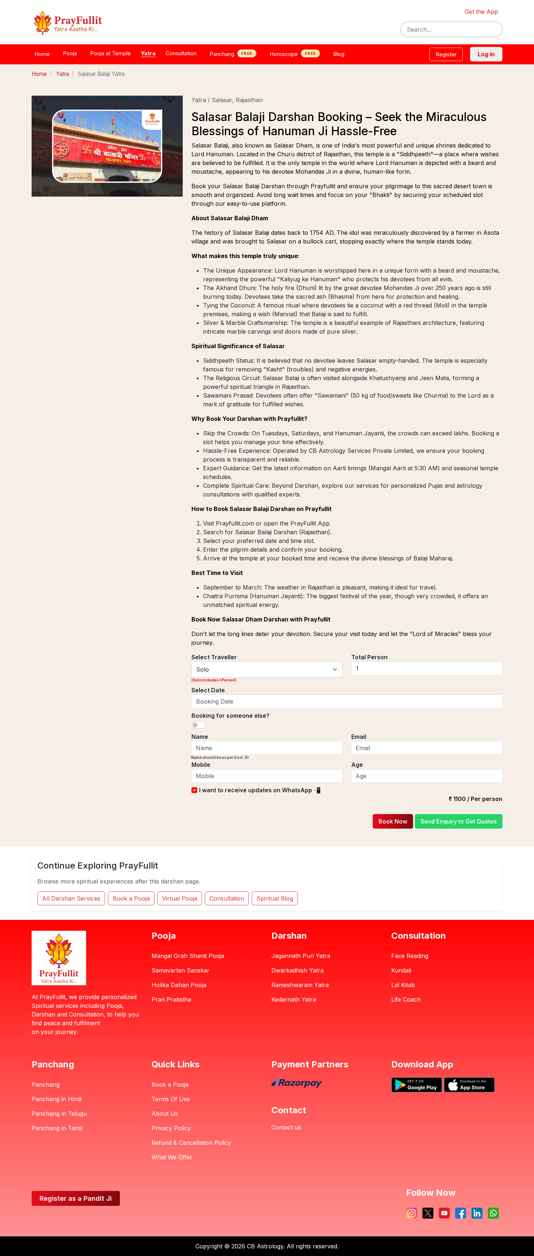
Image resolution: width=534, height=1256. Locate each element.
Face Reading (409, 955)
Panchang (46, 1084)
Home (42, 54)
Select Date (208, 690)
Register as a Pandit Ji (76, 1198)
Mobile (200, 764)
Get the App (481, 11)
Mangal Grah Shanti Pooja (187, 955)
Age (357, 764)
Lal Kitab (403, 985)
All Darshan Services (71, 898)
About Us (164, 1113)
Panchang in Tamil (57, 1128)
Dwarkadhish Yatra (297, 970)
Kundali (401, 970)
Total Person (369, 657)
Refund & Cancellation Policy (191, 1142)
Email (358, 736)
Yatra (62, 74)
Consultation (227, 898)
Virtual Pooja (179, 898)
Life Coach (406, 999)
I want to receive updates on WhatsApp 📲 (260, 790)
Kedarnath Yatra (293, 999)
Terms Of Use (170, 1099)
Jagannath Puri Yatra (300, 955)
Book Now (393, 821)
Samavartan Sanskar (180, 970)
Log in (486, 54)
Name (199, 736)
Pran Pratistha (171, 999)
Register (446, 54)
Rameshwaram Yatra (300, 985)
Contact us (286, 1127)
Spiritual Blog (274, 898)
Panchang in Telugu (59, 1113)
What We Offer (172, 1157)
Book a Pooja (131, 898)
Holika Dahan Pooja (178, 985)
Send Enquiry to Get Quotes (459, 821)
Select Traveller (214, 657)
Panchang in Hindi (57, 1099)
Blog (338, 54)
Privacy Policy (171, 1128)
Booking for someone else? (230, 715)
